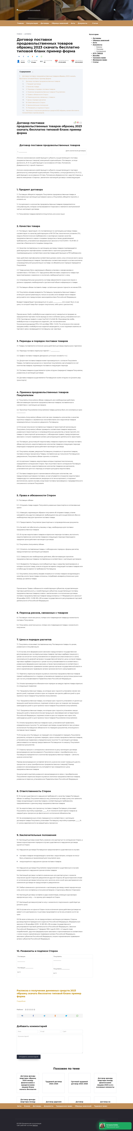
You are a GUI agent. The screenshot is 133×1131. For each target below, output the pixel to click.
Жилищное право (100, 60)
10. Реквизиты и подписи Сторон (37, 108)
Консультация (32, 23)
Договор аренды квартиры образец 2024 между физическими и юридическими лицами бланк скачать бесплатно (27, 1082)
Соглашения (101, 51)
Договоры (45, 23)
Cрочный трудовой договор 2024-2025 (79, 1083)
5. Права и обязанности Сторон (37, 94)
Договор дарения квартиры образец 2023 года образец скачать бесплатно (53, 1105)
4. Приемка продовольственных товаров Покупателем (45, 92)
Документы (82, 23)
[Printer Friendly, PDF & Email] (78, 123)
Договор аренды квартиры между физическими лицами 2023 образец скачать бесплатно (27, 1105)
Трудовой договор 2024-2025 (53, 1083)
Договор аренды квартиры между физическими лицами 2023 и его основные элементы (105, 1082)
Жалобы (96, 55)
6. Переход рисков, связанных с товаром (40, 97)
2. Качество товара (32, 86)
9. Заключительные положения (37, 105)
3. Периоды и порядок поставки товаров (40, 89)
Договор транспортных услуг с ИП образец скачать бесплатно (79, 1105)
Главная (20, 23)
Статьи (95, 23)
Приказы (99, 49)
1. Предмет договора (33, 84)
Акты (73, 23)
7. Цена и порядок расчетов (36, 100)
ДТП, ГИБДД (98, 53)
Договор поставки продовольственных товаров (43, 81)
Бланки (99, 47)
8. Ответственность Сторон (35, 102)
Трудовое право (99, 58)
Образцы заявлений (60, 23)
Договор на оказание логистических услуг (105, 1105)
